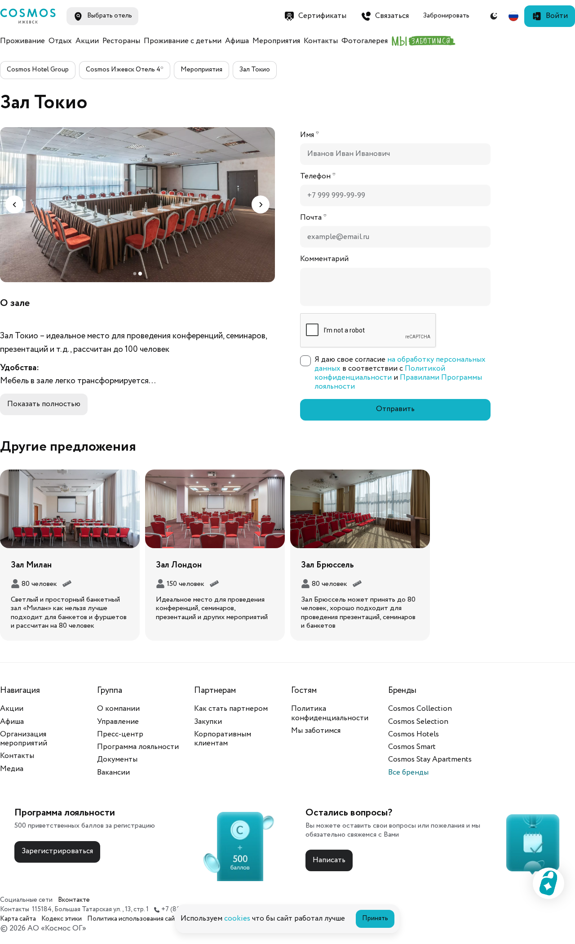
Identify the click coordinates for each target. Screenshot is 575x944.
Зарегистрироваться (57, 851)
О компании (118, 708)
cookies (237, 918)
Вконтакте (74, 900)
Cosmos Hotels (413, 734)
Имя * (309, 135)
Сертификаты (322, 16)
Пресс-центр (120, 734)
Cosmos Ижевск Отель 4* (125, 70)
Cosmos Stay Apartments (430, 759)
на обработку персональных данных (400, 364)
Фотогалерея (364, 41)
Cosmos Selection (418, 721)
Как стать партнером (231, 708)
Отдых (60, 41)
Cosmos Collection (420, 708)
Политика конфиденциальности (329, 713)
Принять (375, 918)
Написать (329, 860)
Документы (117, 759)
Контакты (321, 41)
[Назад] (14, 204)
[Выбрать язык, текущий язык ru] (513, 16)
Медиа (11, 769)
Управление (118, 721)
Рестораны (121, 41)
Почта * (313, 217)
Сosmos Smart (412, 747)
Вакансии (113, 772)
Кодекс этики (61, 919)
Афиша (237, 41)
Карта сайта (18, 919)
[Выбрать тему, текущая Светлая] (494, 16)
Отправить (395, 409)
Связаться (392, 16)
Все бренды (408, 772)
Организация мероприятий (23, 739)
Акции (87, 41)
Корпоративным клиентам (222, 739)
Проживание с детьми (182, 41)
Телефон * (318, 176)
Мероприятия (276, 41)
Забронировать (446, 16)
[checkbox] (305, 360)
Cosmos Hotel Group (38, 70)
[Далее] (261, 204)
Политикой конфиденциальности (379, 373)
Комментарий (324, 259)
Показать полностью (43, 404)
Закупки (208, 721)
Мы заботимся (316, 730)
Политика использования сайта (134, 919)
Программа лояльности (138, 747)
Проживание (22, 41)
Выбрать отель (109, 16)
